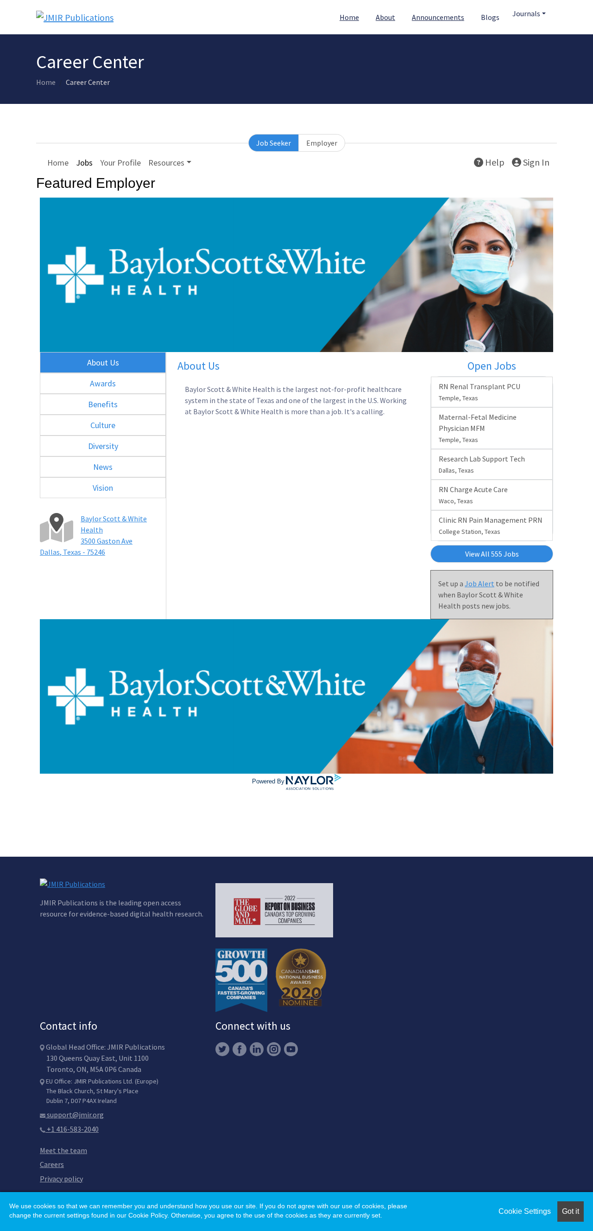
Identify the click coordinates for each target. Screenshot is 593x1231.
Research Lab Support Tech (482, 464)
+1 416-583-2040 (72, 1129)
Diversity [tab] (103, 446)
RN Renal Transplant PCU (479, 392)
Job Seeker (273, 142)
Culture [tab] (102, 425)
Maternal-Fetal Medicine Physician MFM (478, 428)
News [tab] (103, 467)
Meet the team (63, 1150)
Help (494, 162)
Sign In (535, 162)
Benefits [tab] (103, 404)
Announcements (438, 17)
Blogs (490, 17)
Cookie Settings (524, 1211)
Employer (321, 142)
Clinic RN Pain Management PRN (491, 525)
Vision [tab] (103, 487)
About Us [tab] (103, 362)
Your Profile (120, 162)
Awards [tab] (103, 383)
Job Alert (479, 583)
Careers (52, 1164)
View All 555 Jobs (492, 553)
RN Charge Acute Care (473, 495)
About (385, 17)
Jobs (84, 162)
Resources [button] (166, 162)
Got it (570, 1211)
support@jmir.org (74, 1114)
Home (349, 17)
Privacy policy (61, 1178)
